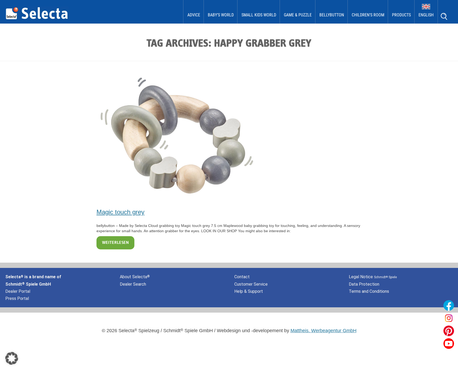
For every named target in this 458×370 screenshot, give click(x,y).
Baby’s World (221, 14)
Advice (193, 14)
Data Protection (364, 284)
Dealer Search (133, 284)
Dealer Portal (17, 291)
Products (401, 14)
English (426, 14)
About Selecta (135, 276)
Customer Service (251, 284)
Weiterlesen (115, 243)
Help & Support (248, 291)
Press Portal (17, 298)
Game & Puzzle (298, 14)
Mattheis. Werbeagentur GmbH (323, 330)
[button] (11, 358)
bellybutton (331, 14)
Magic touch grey (120, 212)
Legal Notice (373, 276)
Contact (242, 276)
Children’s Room (368, 14)
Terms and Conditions (369, 291)
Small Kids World (258, 14)
